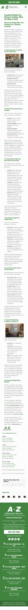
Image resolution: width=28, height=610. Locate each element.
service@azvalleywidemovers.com (15, 470)
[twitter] (12, 539)
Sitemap (4, 604)
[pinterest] (18, 539)
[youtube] (15, 539)
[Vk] (20, 485)
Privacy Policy (11, 604)
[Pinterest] (18, 485)
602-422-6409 (10, 441)
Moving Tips (22, 473)
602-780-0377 (10, 458)
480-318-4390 (10, 466)
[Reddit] (10, 485)
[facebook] (9, 539)
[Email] (23, 485)
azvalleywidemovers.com (16, 526)
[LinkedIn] (12, 485)
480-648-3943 (10, 450)
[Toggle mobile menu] (26, 7)
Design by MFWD (21, 604)
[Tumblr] (15, 485)
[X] (7, 485)
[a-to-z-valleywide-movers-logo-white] (14, 506)
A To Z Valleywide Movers (13, 405)
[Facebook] (5, 485)
